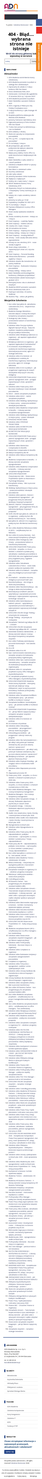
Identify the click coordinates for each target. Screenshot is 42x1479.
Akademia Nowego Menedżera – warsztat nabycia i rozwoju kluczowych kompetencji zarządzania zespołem (22, 313)
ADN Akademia (12, 1407)
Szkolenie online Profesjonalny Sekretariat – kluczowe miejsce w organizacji (20, 945)
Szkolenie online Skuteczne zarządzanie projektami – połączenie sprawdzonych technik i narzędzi (22, 1105)
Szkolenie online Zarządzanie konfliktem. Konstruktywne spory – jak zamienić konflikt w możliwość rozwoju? (23, 697)
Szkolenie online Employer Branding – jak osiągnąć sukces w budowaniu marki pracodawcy (23, 763)
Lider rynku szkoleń (15, 174)
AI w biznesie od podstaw (17, 724)
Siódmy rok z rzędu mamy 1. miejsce (21, 181)
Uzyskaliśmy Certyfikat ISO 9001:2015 (22, 202)
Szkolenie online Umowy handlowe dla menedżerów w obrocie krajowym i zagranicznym (22, 973)
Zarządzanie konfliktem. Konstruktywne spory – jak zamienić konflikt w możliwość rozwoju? (23, 704)
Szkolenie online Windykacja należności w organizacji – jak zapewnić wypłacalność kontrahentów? (23, 337)
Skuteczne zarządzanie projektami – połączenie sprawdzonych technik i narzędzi (21, 1291)
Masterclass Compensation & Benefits (22, 450)
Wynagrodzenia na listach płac (19, 825)
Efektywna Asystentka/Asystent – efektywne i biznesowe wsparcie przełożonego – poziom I (20, 1284)
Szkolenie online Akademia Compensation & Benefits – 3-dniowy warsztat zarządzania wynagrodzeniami (23, 410)
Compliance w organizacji (17, 961)
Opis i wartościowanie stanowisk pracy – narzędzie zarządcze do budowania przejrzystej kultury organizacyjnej (23, 655)
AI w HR (11, 648)
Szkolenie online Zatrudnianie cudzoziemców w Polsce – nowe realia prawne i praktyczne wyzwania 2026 (22, 565)
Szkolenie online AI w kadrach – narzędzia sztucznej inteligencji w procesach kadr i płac (23, 572)
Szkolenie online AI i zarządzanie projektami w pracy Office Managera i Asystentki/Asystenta (22, 671)
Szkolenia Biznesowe (21, 25)
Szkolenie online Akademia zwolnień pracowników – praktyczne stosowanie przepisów (22, 1018)
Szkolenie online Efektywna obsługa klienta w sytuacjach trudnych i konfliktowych (21, 1060)
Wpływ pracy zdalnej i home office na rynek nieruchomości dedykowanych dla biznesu (22, 155)
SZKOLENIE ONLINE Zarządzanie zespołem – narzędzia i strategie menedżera (20, 1084)
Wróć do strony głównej (19, 53)
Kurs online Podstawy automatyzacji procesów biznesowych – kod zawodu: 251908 (22, 643)
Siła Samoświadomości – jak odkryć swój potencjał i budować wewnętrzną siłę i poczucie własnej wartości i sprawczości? (23, 751)
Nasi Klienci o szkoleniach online (20, 169)
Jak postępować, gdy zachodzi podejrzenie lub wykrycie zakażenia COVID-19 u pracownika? (21, 148)
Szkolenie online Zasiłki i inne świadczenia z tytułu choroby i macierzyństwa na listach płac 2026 (23, 820)
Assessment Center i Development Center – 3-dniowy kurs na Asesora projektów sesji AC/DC (21, 1225)
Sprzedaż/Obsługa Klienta (16, 1391)
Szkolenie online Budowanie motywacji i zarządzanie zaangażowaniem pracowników (23, 956)
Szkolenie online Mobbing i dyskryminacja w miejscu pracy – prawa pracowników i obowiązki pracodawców (23, 403)
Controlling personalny (16, 879)
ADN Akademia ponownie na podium (21, 99)
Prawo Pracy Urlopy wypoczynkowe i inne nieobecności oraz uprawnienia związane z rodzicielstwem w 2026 (23, 1204)
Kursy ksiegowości (13, 1414)
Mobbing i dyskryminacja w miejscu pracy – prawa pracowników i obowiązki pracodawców (23, 490)
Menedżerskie (12, 1376)
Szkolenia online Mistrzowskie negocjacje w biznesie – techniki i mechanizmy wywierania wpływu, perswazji (23, 904)
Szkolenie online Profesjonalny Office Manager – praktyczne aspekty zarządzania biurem (22, 1072)
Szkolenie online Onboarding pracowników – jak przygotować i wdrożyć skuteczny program (20, 728)
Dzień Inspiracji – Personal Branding (21, 254)
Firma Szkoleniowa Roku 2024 (19, 92)
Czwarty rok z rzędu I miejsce (19, 226)
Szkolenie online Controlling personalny (22, 1089)
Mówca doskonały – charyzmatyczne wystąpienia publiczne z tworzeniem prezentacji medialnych (21, 864)
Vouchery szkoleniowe (16, 172)
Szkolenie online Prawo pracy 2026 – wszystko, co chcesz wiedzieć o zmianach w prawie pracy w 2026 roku (23, 784)
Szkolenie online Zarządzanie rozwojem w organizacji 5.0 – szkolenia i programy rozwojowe (22, 1025)
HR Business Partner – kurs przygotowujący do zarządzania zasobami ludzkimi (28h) (20, 883)
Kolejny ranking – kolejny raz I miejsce (22, 233)
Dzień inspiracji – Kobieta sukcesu (20, 224)
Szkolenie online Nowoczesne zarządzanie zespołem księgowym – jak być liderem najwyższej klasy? (22, 938)
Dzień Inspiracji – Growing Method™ (21, 235)
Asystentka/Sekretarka (15, 1379)
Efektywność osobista (15, 1387)
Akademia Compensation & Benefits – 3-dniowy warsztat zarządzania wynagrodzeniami (23, 462)
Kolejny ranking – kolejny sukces (20, 271)
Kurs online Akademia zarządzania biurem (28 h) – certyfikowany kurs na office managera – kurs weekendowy (23, 1006)
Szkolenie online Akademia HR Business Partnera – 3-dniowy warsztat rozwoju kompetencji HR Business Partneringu (22, 1093)
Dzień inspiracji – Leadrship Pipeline (21, 221)
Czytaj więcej (21, 1476)
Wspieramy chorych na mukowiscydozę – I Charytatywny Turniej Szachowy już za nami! (23, 190)
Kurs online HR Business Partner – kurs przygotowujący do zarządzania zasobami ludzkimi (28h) (22, 989)
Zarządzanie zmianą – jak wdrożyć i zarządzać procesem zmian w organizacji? (21, 1218)
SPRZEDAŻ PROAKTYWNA (18, 420)
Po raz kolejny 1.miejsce (17, 143)
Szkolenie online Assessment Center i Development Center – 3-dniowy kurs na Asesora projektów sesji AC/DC (23, 916)
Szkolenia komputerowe (15, 1410)
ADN (9, 1422)
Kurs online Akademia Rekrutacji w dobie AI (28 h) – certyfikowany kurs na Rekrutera (23, 530)
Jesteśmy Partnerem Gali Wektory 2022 (22, 120)
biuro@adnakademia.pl (12, 1362)
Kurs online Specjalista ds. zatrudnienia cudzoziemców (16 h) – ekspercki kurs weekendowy (22, 306)
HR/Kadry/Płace (12, 1383)
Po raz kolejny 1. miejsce (17, 205)
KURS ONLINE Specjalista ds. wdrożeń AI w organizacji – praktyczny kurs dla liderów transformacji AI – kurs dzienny (23, 516)
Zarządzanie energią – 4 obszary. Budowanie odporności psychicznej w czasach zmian (22, 808)
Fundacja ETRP (12, 1426)
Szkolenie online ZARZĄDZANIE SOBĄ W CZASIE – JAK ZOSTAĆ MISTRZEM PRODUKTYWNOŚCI (23, 1053)
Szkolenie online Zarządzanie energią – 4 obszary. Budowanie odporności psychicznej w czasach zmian (23, 801)
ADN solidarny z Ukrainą (17, 132)
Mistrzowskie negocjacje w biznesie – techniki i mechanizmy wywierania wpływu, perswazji (22, 1232)
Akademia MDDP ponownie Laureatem (22, 287)
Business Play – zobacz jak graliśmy (21, 297)
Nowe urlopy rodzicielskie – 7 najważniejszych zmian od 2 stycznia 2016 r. (21, 249)
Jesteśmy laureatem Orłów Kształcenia (22, 176)
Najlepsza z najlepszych (17, 179)
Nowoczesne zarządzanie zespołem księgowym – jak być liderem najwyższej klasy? (23, 1324)
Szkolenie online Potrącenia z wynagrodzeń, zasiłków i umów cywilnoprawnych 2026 (20, 966)
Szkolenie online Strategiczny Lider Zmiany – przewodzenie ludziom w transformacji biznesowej (21, 542)
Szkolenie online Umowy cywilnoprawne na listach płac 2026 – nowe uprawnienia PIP (23, 1157)
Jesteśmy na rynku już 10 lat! (18, 200)
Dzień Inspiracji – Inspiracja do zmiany (22, 231)
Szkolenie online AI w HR (17, 650)
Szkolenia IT (11, 1418)
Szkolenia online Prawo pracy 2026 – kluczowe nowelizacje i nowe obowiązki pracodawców (22, 389)
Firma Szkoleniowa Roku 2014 (19, 289)
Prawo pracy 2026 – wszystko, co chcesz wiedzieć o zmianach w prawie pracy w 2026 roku (23, 777)
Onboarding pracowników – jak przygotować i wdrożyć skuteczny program (20, 735)
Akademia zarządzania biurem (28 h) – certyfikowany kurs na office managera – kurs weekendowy (23, 930)
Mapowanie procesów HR (18, 773)
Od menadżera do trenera (18, 228)
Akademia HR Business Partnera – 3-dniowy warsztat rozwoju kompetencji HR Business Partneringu (23, 1183)
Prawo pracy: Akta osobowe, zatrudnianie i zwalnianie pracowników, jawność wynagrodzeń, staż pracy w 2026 (23, 1211)
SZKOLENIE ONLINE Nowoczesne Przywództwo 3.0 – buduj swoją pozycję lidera (23, 923)
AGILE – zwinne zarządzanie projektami (22, 394)
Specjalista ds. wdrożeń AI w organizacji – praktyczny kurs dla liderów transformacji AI (23, 523)
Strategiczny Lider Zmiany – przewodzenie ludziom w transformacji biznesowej (22, 320)
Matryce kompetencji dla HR (18, 453)
